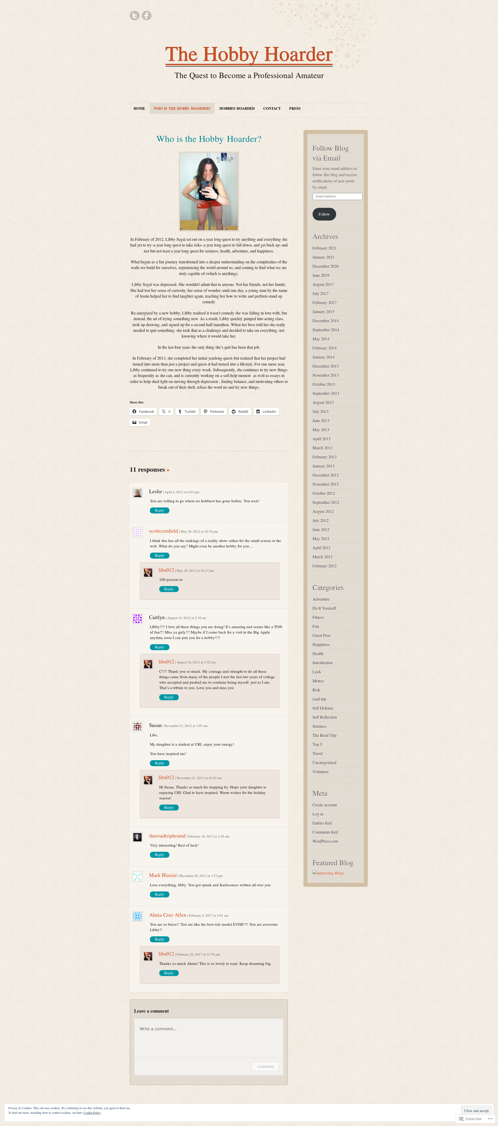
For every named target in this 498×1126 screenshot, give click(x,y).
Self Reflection (325, 717)
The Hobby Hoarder (249, 53)
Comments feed (325, 832)
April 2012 (321, 547)
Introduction (323, 662)
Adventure (321, 599)
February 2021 (325, 248)
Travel (318, 753)
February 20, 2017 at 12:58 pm (198, 954)
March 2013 (323, 447)
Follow (324, 214)
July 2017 (321, 293)
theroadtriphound (167, 835)
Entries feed (322, 823)
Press (295, 108)
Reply (159, 510)
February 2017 (325, 302)
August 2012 (323, 511)
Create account (325, 804)
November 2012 (326, 484)
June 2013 (321, 420)
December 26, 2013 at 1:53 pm (201, 875)
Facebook (146, 15)
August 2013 (323, 402)
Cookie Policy (92, 1112)
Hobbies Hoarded (237, 108)
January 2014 (324, 357)
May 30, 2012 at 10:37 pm (195, 570)
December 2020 (326, 266)
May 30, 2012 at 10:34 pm (199, 531)
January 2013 (324, 466)
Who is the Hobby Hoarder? (182, 108)
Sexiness (320, 726)
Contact (272, 108)
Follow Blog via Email (331, 153)
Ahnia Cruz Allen (167, 914)
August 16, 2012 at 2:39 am (186, 617)
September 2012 (326, 502)
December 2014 (326, 320)
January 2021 (324, 257)
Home (139, 108)
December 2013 (326, 366)
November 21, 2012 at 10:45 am (199, 777)
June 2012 (321, 529)
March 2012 (323, 556)
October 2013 (324, 384)
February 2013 (325, 456)
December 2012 (326, 475)
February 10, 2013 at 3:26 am (208, 836)
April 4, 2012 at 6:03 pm (182, 492)
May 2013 (321, 429)
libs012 (166, 569)
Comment (265, 1066)
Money (318, 680)
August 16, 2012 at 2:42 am (196, 662)
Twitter (135, 15)
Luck (317, 671)
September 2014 (326, 329)
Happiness (321, 644)
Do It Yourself (324, 608)
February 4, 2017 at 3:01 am (208, 915)
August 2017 (323, 284)
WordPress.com (325, 841)
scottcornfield (163, 530)
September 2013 (326, 393)
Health (318, 653)
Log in (318, 813)
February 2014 (325, 348)
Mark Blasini (163, 874)
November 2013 (326, 375)
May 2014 (321, 338)
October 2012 (324, 493)
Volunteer (321, 771)
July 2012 (321, 520)
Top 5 (317, 744)
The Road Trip (324, 735)
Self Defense (323, 708)
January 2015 (324, 311)
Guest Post (321, 635)
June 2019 (321, 275)
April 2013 (321, 438)
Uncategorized (324, 762)
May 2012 (321, 538)
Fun (316, 626)
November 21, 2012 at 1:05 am (186, 725)
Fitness (318, 617)
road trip (319, 699)
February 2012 (325, 565)
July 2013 (321, 411)
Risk (316, 689)
